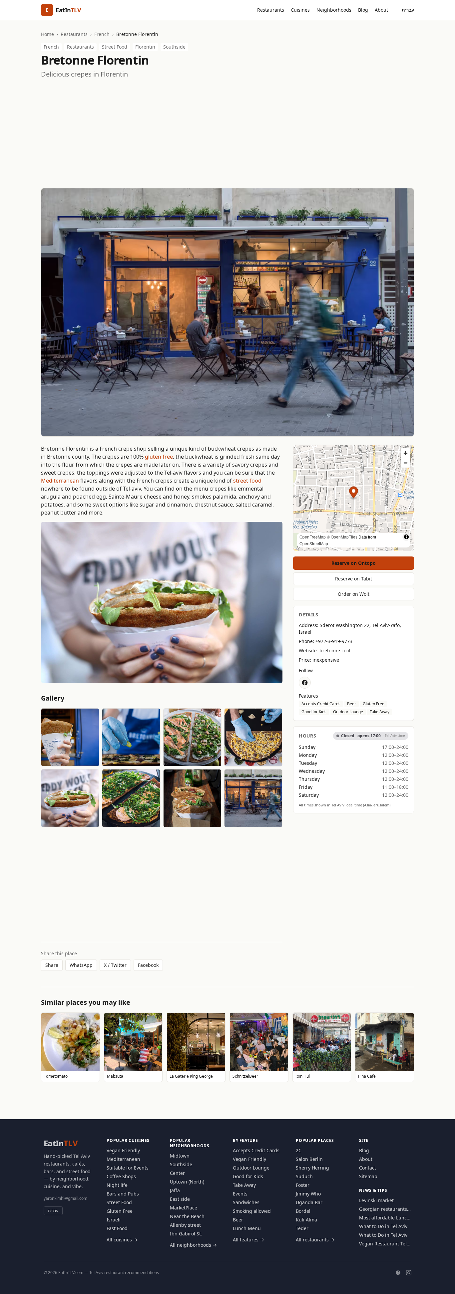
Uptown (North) (187, 1182)
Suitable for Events (128, 1168)
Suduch (304, 1176)
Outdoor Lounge (348, 712)
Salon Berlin (309, 1159)
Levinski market (376, 1200)
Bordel (303, 1211)
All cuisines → (122, 1239)
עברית (408, 10)
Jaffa (175, 1190)
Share (51, 965)
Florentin (145, 47)
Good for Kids (313, 712)
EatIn (61, 1143)
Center (177, 1173)
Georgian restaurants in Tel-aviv (383, 1209)
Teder (302, 1228)
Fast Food (117, 1228)
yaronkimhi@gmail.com (65, 1198)
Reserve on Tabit (353, 578)
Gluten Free (373, 704)
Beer (351, 704)
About (381, 10)
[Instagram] (408, 1272)
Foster (302, 1185)
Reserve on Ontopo (353, 563)
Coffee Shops (121, 1176)
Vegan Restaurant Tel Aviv (383, 1243)
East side (180, 1199)
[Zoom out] (405, 463)
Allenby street (185, 1225)
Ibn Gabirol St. (186, 1233)
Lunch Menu (247, 1228)
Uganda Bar (309, 1202)
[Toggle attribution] (406, 537)
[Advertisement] (227, 133)
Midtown (180, 1156)
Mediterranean (60, 480)
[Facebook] (398, 1272)
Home (47, 34)
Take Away (379, 712)
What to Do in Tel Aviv (383, 1226)
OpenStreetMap (313, 543)
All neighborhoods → (193, 1245)
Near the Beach (187, 1216)
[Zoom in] (405, 453)
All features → (248, 1239)
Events (240, 1193)
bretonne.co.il (334, 650)
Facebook (148, 965)
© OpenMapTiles (342, 536)
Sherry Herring (312, 1168)
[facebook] (305, 683)
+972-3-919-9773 (333, 641)
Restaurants (270, 10)
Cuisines (300, 10)
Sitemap (368, 1176)
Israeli (114, 1219)
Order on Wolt (353, 594)
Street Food (114, 47)
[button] (353, 493)
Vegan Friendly (123, 1150)
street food (247, 480)
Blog (363, 10)
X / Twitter (115, 965)
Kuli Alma (306, 1219)
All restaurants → (315, 1239)
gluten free (158, 456)
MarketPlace (183, 1207)
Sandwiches (246, 1202)
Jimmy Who (308, 1193)
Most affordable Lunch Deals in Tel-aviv (384, 1217)
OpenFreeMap (312, 536)
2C (298, 1150)
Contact (367, 1168)
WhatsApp (81, 965)
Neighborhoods (333, 10)
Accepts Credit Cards (320, 704)
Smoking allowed (252, 1211)
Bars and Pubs (123, 1193)
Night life (117, 1185)
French (102, 34)
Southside (174, 47)
